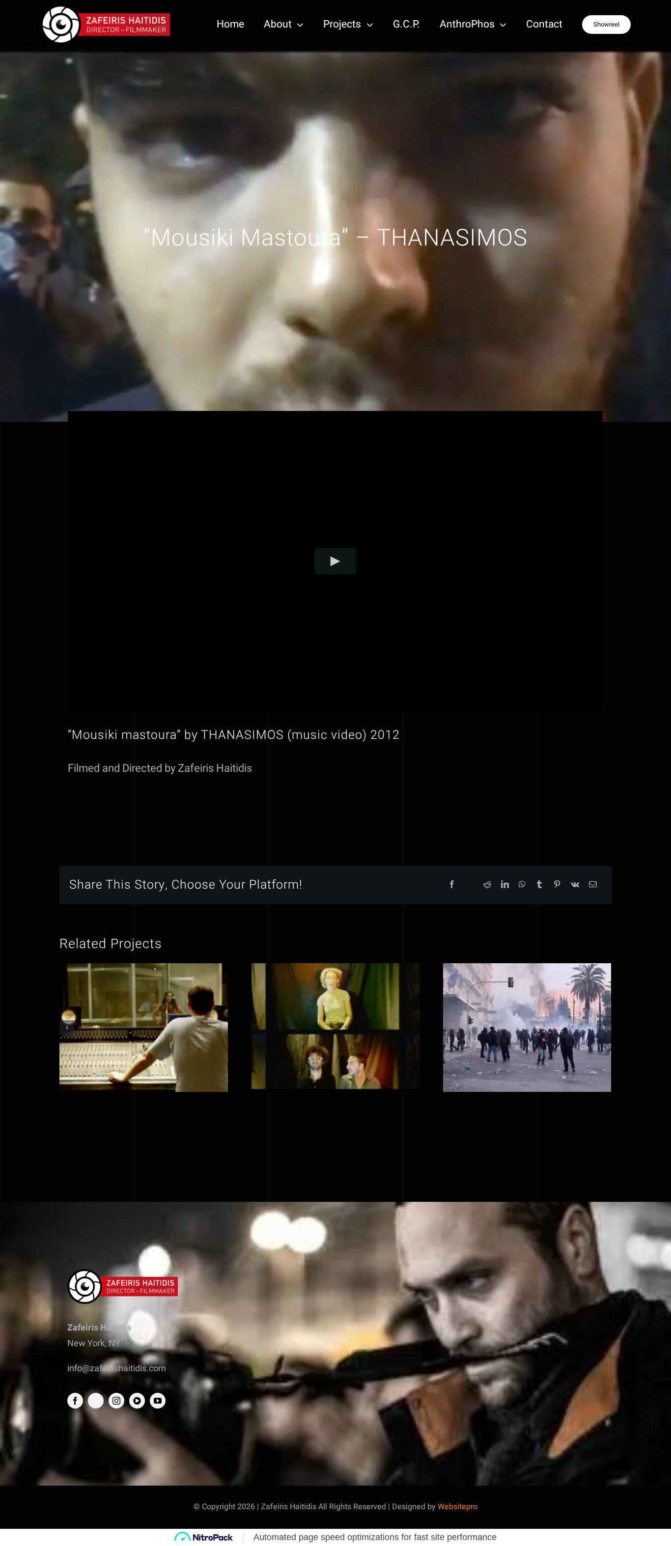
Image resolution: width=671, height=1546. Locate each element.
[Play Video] (335, 561)
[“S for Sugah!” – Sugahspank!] (335, 1027)
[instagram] (116, 1401)
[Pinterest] (557, 885)
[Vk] (575, 885)
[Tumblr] (539, 885)
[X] (469, 885)
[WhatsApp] (522, 885)
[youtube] (158, 1401)
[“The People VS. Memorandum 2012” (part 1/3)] (527, 1027)
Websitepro (457, 1507)
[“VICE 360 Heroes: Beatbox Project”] (143, 1027)
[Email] (593, 885)
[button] (66, 1027)
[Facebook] (452, 885)
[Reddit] (487, 885)
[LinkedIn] (505, 885)
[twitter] (96, 1401)
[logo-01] (105, 8)
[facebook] (75, 1401)
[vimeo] (137, 1401)
